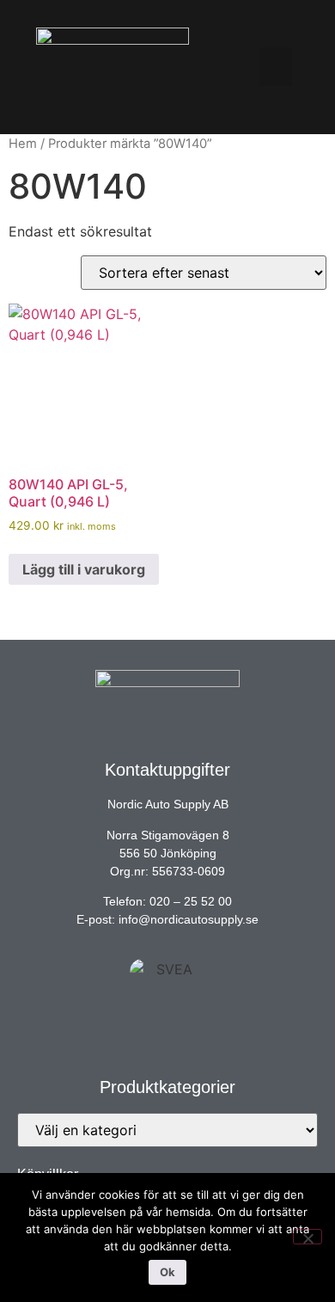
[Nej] (307, 1236)
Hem (23, 143)
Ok (167, 1272)
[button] (275, 66)
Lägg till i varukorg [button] (83, 569)
